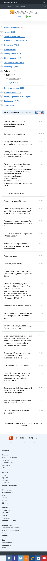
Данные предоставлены (26, 112)
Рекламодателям (20, 6)
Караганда (6, 510)
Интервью (6, 465)
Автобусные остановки (10, 530)
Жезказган (6, 518)
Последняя (23, 425)
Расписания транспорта (11, 528)
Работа (5, 498)
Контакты (9, 6)
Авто (4, 495)
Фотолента (6, 460)
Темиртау (5, 513)
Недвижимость (7, 492)
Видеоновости (7, 463)
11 (39, 423)
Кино (4, 475)
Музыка (5, 478)
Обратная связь (15, 443)
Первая (17, 423)
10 (37, 423)
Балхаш (5, 515)
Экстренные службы (9, 533)
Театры (5, 480)
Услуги (4, 500)
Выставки (5, 483)
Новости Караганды (9, 457)
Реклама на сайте (30, 443)
